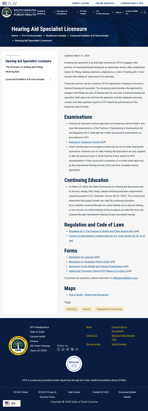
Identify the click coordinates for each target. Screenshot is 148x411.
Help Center (74, 392)
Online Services (105, 3)
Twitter (72, 349)
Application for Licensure (81, 257)
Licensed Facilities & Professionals (89, 35)
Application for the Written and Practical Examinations (96, 266)
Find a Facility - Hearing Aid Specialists (89, 294)
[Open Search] (145, 12)
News (89, 327)
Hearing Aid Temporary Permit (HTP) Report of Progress (97, 271)
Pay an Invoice (93, 344)
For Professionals (102, 12)
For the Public (83, 12)
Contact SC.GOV (101, 392)
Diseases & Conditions (62, 12)
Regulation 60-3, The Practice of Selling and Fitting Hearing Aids (101, 231)
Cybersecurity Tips (132, 3)
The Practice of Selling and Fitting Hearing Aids (24, 69)
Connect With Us (132, 12)
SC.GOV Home (20, 392)
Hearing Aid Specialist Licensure (28, 61)
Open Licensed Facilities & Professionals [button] (51, 79)
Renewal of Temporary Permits (84, 142)
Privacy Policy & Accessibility (119, 329)
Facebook (58, 349)
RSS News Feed (67, 349)
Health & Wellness (41, 12)
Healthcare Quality (56, 35)
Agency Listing (80, 3)
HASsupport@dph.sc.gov (125, 278)
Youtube (77, 349)
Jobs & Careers (119, 344)
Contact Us (91, 335)
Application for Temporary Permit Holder (89, 261)
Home (15, 35)
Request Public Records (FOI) (123, 337)
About (118, 12)
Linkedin (63, 349)
